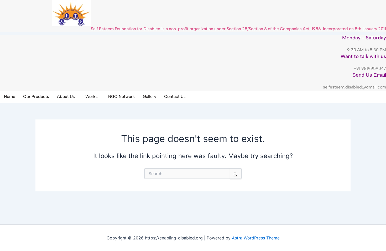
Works (91, 96)
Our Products (36, 96)
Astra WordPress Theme (256, 237)
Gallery (149, 96)
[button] (67, 97)
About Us (66, 96)
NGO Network (121, 96)
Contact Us (175, 96)
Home (9, 96)
